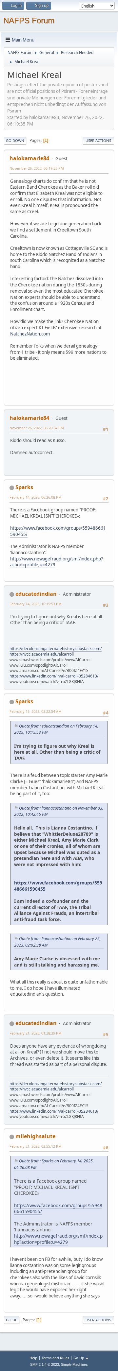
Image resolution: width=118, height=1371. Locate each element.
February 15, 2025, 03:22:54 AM (36, 711)
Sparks (24, 487)
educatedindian (36, 593)
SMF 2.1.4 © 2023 (44, 1364)
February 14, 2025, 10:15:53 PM (36, 603)
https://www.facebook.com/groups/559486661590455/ (58, 1208)
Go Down (15, 140)
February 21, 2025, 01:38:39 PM (36, 1033)
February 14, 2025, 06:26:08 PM (36, 497)
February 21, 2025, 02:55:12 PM (36, 1146)
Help (33, 1357)
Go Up (11, 1319)
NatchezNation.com (30, 334)
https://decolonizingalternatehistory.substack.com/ (56, 648)
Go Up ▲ (81, 1357)
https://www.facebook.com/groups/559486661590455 (58, 886)
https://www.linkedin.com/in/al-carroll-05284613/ (54, 676)
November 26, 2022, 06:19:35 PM (37, 168)
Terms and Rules (55, 1357)
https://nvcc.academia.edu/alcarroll (42, 654)
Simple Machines (74, 1364)
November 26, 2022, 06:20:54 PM (37, 427)
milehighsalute (35, 1136)
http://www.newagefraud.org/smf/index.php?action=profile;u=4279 (56, 562)
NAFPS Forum (28, 20)
